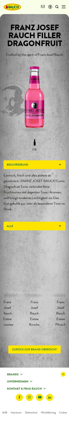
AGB (4, 412)
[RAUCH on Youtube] (39, 397)
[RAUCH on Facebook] (19, 397)
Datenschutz (31, 412)
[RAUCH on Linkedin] (49, 397)
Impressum (16, 412)
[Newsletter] (43, 7)
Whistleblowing (48, 412)
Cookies (63, 412)
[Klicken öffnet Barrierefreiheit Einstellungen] (50, 6)
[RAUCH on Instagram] (29, 397)
